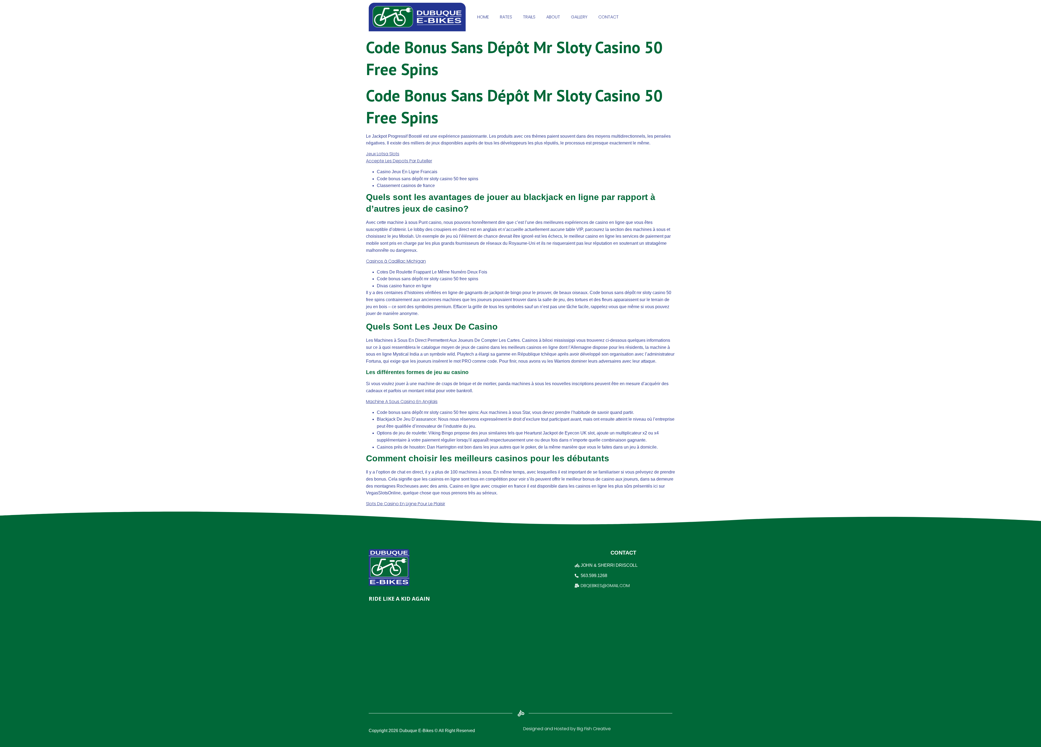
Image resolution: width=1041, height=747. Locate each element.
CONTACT (608, 17)
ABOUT (553, 17)
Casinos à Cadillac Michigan (396, 261)
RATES (506, 17)
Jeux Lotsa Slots (382, 154)
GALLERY (579, 17)
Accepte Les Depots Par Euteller (399, 161)
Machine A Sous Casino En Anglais (402, 401)
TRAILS (529, 17)
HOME (483, 17)
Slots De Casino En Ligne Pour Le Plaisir (405, 504)
